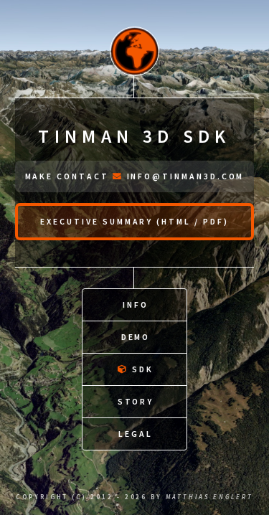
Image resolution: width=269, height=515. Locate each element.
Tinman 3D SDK (134, 136)
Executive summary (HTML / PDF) (134, 221)
